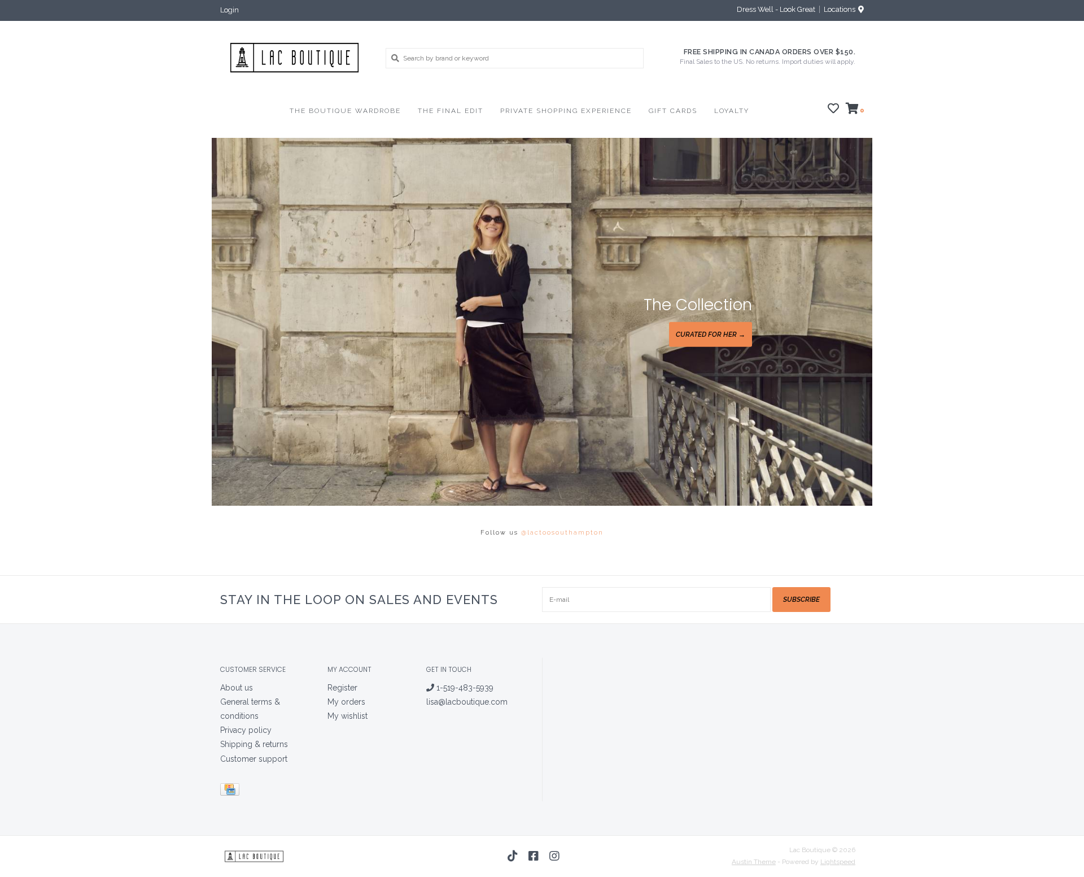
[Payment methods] (231, 791)
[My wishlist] (833, 110)
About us (236, 687)
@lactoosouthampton (562, 532)
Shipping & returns (254, 744)
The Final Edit (450, 111)
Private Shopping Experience (566, 111)
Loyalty (731, 111)
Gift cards (673, 111)
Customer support (253, 758)
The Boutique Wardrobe (345, 111)
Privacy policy (246, 730)
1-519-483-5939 (463, 687)
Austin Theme (754, 862)
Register (342, 687)
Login (229, 10)
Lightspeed (837, 862)
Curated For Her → (710, 334)
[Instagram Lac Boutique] (554, 856)
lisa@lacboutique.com (467, 701)
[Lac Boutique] (294, 57)
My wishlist (347, 715)
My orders (346, 701)
